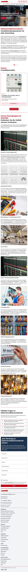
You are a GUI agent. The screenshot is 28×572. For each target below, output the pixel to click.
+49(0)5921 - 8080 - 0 (9, 4)
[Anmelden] (21, 1)
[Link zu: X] (4, 569)
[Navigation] (26, 1)
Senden (14, 485)
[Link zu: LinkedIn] (5, 569)
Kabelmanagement (7, 125)
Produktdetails (13, 103)
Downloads (8, 17)
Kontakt (3, 17)
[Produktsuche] (19, 1)
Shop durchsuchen (14, 109)
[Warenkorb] (24, 1)
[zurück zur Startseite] (1, 6)
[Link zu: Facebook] (2, 569)
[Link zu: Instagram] (1, 569)
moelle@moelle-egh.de (20, 4)
